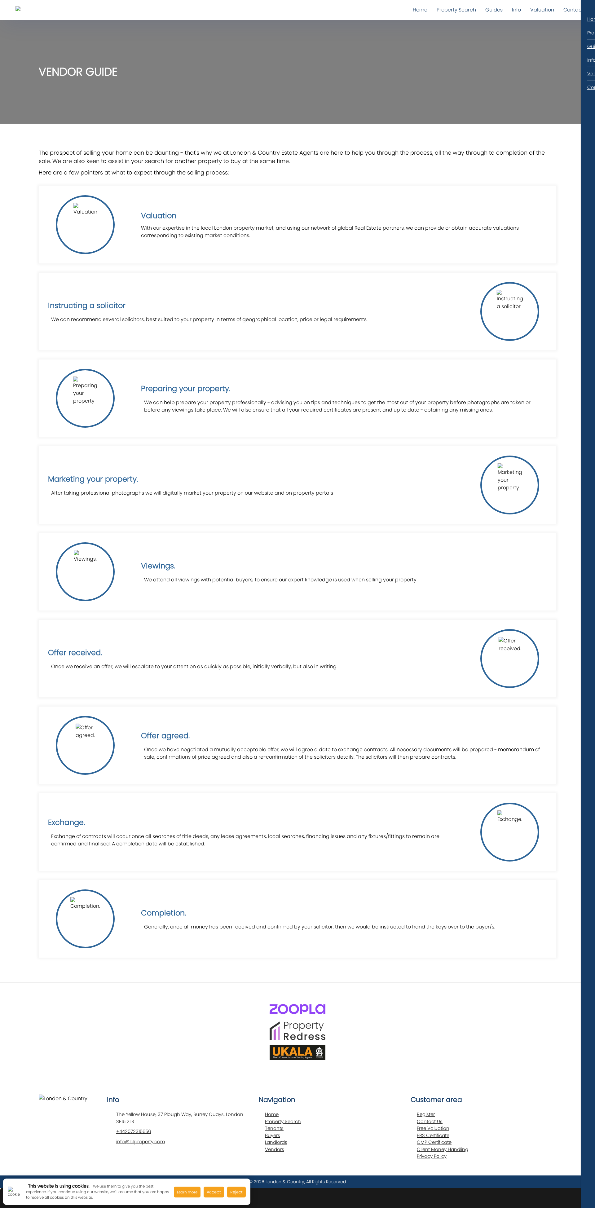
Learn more (187, 1192)
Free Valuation (433, 1128)
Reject (236, 1192)
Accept (214, 1192)
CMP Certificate (434, 1142)
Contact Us (430, 1121)
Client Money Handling (442, 1149)
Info (516, 9)
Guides (494, 9)
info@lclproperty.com (140, 1141)
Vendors (274, 1149)
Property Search (456, 9)
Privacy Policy (432, 1156)
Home (420, 9)
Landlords (276, 1142)
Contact (573, 9)
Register (426, 1114)
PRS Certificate (433, 1135)
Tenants (274, 1128)
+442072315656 (133, 1131)
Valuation (542, 9)
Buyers (272, 1135)
